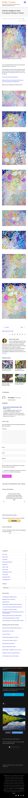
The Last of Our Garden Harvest (10, 640)
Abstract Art (7, 331)
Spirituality (6, 577)
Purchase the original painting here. (10, 77)
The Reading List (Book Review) (9, 597)
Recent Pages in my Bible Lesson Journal (12, 649)
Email (3, 453)
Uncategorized (6, 579)
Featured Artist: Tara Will (8, 631)
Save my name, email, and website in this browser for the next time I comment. (13, 466)
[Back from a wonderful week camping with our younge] (14, 719)
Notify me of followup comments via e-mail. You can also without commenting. (14, 471)
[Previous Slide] (4, 501)
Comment (4, 429)
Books (5, 557)
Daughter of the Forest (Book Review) (11, 653)
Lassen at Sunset (6, 634)
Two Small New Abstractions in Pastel (10, 618)
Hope (4, 564)
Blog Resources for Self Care (8, 599)
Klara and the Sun (12, 66)
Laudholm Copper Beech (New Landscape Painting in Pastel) (7, 384)
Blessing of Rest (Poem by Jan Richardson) (12, 615)
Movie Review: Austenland (8, 643)
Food (4, 559)
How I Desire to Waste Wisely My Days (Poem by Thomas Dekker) (13, 612)
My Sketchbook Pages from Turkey (10, 637)
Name (3, 447)
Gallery (13, 793)
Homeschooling (7, 562)
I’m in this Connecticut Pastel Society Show (12, 607)
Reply (20, 397)
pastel (12, 331)
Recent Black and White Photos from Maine (12, 604)
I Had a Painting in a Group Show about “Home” (13, 620)
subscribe (8, 472)
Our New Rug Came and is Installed (10, 656)
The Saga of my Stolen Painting (9, 609)
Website (4, 458)
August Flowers (5, 602)
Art (23, 18)
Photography (7, 572)
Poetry (5, 574)
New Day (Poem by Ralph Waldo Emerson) (12, 628)
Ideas (5, 567)
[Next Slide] (24, 501)
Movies (5, 569)
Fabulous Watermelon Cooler (9, 646)
